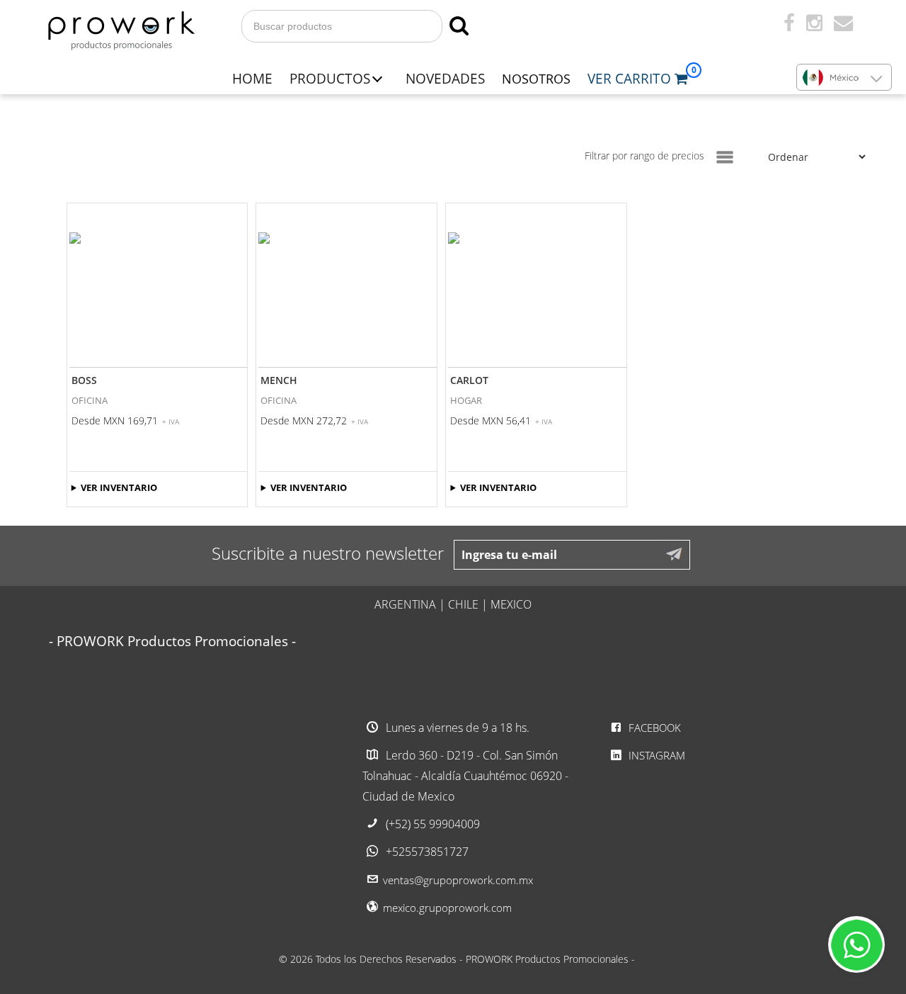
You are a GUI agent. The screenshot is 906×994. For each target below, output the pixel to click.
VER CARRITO (631, 78)
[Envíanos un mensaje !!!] (856, 944)
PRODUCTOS (329, 78)
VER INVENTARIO (119, 487)
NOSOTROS (536, 78)
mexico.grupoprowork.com (447, 907)
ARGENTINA (405, 604)
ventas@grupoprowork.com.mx (458, 880)
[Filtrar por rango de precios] (724, 157)
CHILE (463, 604)
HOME (252, 78)
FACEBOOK (653, 728)
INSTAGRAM (655, 755)
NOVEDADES (445, 78)
